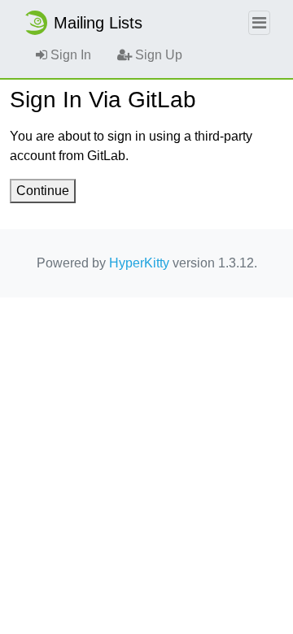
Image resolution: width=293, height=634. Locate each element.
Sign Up (157, 55)
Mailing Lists (98, 23)
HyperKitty (139, 263)
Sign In (69, 55)
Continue (42, 191)
